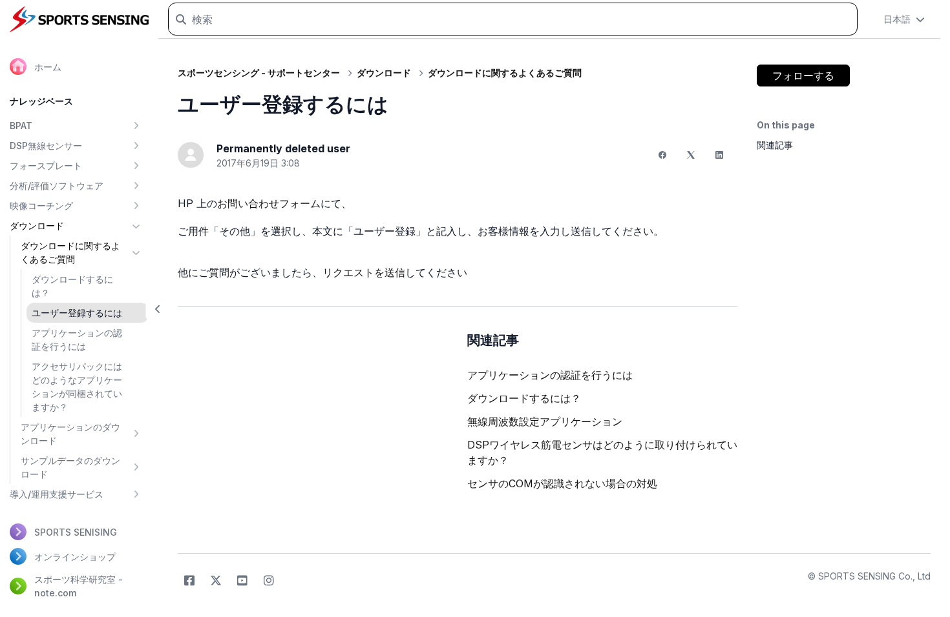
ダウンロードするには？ (72, 286)
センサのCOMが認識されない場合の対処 (562, 483)
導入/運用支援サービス (56, 494)
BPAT (21, 125)
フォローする (803, 75)
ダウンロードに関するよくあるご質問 (70, 252)
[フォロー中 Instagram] (268, 580)
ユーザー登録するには (77, 312)
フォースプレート (46, 165)
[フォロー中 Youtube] (242, 580)
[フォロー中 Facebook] (189, 580)
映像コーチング (41, 205)
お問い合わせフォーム (269, 203)
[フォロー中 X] (215, 580)
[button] (158, 309)
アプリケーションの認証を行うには (77, 339)
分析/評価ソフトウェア (56, 185)
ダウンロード (37, 225)
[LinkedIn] (719, 155)
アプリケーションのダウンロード (70, 433)
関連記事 (775, 144)
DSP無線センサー (46, 145)
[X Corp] (691, 155)
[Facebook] (662, 155)
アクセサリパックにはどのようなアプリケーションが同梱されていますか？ (77, 386)
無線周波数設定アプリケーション (544, 421)
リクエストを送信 (363, 272)
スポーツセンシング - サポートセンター (259, 72)
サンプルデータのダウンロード (70, 467)
